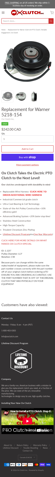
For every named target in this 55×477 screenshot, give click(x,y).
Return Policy (22, 445)
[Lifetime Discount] (27, 361)
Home (3, 30)
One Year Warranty (43, 234)
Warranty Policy (40, 445)
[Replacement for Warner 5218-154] (7, 96)
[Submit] (51, 21)
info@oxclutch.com (9, 336)
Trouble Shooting (30, 448)
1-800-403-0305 (8, 330)
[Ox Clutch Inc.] (27, 12)
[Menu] (6, 12)
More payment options (27, 164)
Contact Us (27, 450)
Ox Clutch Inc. (7, 119)
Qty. (3, 133)
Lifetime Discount (10, 448)
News (45, 448)
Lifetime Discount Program (16, 234)
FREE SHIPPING (12, 3)
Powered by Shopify (36, 470)
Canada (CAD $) (26, 457)
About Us (8, 445)
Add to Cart (27, 148)
